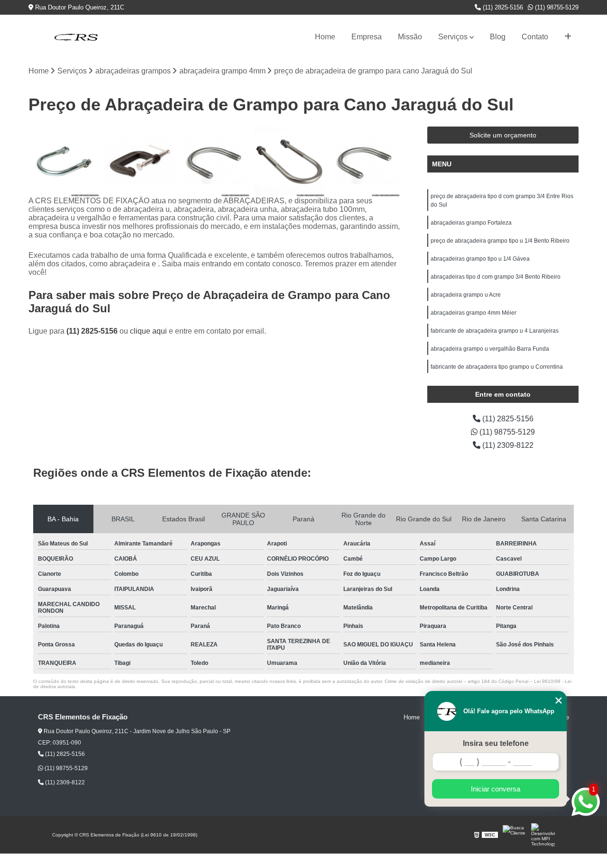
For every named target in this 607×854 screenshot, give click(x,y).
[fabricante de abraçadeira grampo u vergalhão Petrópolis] (63, 162)
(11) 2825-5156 (502, 7)
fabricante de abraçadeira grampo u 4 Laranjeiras (495, 330)
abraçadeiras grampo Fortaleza (471, 222)
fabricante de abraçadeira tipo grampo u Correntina (497, 366)
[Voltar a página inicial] (75, 37)
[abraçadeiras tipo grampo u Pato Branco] (289, 162)
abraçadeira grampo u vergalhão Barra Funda (490, 348)
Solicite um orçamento (502, 135)
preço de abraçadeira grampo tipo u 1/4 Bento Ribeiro (500, 240)
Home (325, 37)
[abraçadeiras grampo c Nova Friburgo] (139, 162)
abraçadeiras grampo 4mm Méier (473, 312)
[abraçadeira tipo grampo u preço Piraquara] (214, 162)
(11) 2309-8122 (506, 445)
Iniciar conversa (495, 789)
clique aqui (148, 331)
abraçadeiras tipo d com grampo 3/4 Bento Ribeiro (496, 276)
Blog (498, 37)
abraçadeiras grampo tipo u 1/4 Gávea (480, 258)
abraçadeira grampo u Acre (466, 294)
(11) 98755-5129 (556, 7)
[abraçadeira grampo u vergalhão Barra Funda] (364, 162)
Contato (535, 37)
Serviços (453, 37)
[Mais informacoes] (568, 36)
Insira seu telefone (496, 743)
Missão (410, 37)
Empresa (366, 37)
